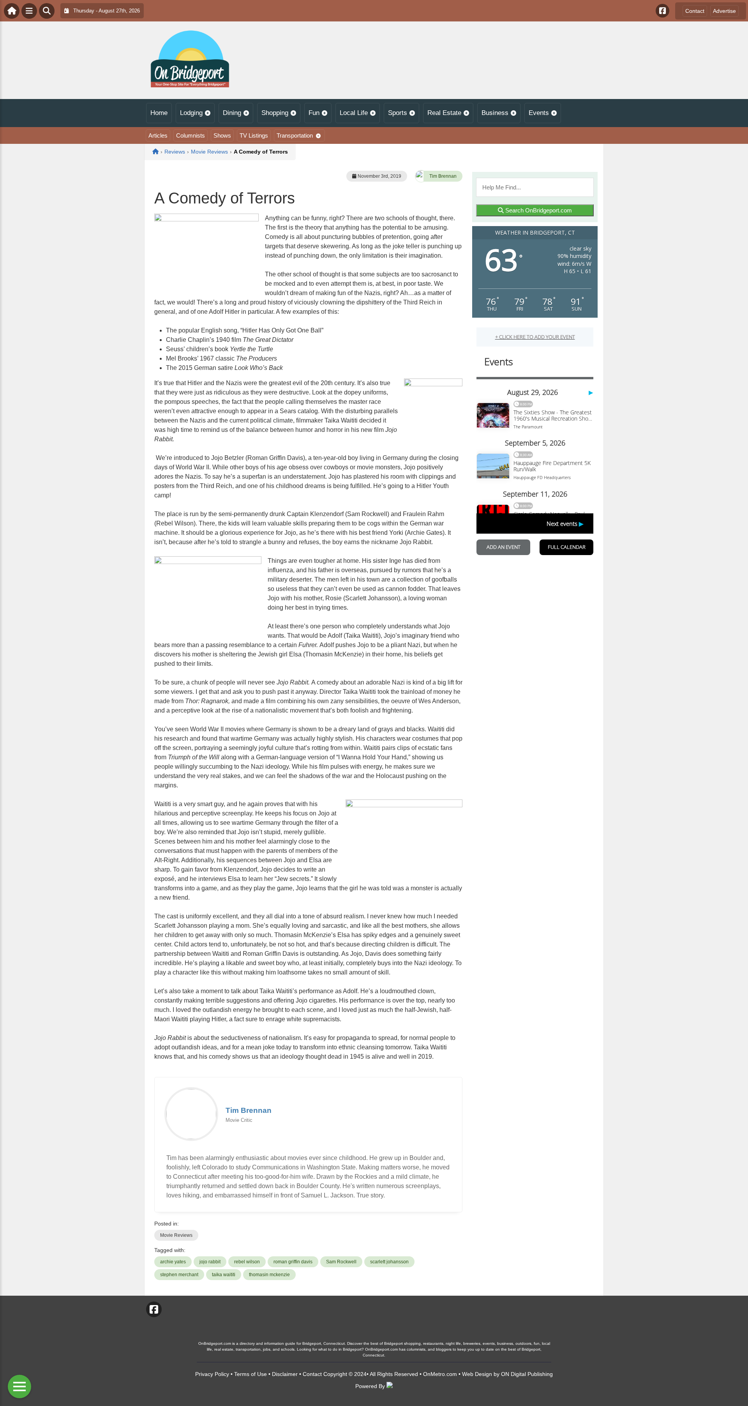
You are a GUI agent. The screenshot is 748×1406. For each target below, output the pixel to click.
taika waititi (223, 1274)
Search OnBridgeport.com (538, 210)
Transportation (295, 135)
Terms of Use (250, 1374)
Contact (694, 11)
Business (495, 113)
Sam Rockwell (341, 1262)
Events (539, 113)
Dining (232, 113)
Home (159, 113)
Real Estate (444, 113)
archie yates (173, 1262)
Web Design (477, 1374)
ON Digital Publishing (527, 1374)
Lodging (191, 113)
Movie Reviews (176, 1235)
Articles (158, 135)
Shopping (274, 113)
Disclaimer (285, 1374)
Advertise (724, 11)
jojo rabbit (210, 1262)
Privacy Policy (212, 1374)
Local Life (354, 113)
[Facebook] (662, 11)
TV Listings (254, 135)
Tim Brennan (443, 176)
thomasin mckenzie (269, 1274)
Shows (222, 135)
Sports (397, 113)
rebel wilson (247, 1262)
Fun (314, 113)
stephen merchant (179, 1274)
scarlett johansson (389, 1262)
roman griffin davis (292, 1262)
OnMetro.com (440, 1374)
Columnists (190, 135)
